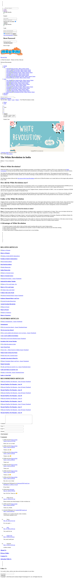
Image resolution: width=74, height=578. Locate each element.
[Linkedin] (3, 236)
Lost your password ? (8, 35)
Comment (3, 423)
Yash (8, 527)
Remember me (8, 33)
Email (2, 428)
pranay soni (9, 535)
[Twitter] (3, 235)
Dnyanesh (12, 489)
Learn (13, 99)
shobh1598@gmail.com (21, 510)
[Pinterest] (3, 237)
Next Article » (9, 153)
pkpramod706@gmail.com (23, 483)
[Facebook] (3, 234)
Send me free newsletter (9, 21)
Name (2, 426)
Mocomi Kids (4, 57)
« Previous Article (5, 152)
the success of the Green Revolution (26, 178)
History (17, 99)
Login (4, 9)
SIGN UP (3, 575)
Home (9, 99)
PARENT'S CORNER (6, 98)
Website (2, 431)
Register (5, 11)
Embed (5, 113)
